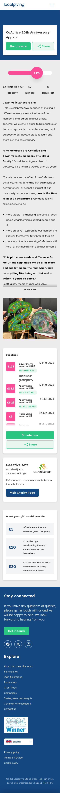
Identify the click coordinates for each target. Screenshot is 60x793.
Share (46, 46)
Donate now (18, 46)
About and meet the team (18, 666)
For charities (11, 671)
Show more (30, 289)
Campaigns (10, 693)
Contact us (10, 709)
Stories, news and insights (18, 698)
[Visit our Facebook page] (8, 644)
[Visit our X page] (18, 644)
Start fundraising (13, 677)
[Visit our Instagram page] (28, 644)
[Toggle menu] (52, 5)
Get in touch (16, 631)
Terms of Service (13, 757)
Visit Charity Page (22, 492)
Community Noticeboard (17, 703)
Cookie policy (11, 763)
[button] (12, 89)
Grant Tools (10, 687)
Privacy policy (12, 752)
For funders (10, 682)
